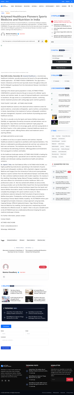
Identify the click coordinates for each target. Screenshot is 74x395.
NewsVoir (62, 392)
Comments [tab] (6, 326)
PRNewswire (56, 392)
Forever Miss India (66, 136)
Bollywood (54, 143)
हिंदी (69, 6)
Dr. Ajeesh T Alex (6, 164)
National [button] (34, 6)
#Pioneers (22, 240)
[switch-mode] (72, 1)
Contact (2, 1)
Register (68, 1)
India (53, 136)
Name (2, 331)
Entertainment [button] (50, 6)
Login (63, 1)
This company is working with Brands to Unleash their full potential (36, 251)
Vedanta (67, 146)
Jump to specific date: (57, 56)
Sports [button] (58, 6)
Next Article (28, 247)
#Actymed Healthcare (12, 240)
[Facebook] (2, 380)
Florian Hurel (63, 154)
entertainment (61, 138)
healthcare (54, 151)
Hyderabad (54, 138)
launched (61, 156)
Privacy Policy (70, 392)
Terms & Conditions (47, 392)
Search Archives (61, 62)
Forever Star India (55, 149)
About (7, 1)
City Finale (58, 136)
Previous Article (20, 247)
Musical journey (55, 154)
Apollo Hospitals (55, 146)
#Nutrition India (41, 240)
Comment (3, 337)
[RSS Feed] (4, 277)
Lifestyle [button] (41, 6)
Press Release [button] (18, 6)
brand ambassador (62, 151)
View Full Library (61, 68)
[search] (71, 6)
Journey (62, 146)
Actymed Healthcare (29, 76)
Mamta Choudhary (10, 272)
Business (7, 11)
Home (12, 6)
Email (27, 331)
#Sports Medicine (31, 240)
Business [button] (64, 6)
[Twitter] (5, 380)
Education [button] (26, 6)
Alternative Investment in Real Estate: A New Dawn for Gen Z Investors (13, 251)
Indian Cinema (61, 143)
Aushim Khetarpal (55, 141)
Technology (54, 156)
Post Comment (5, 348)
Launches (63, 141)
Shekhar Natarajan (65, 149)
